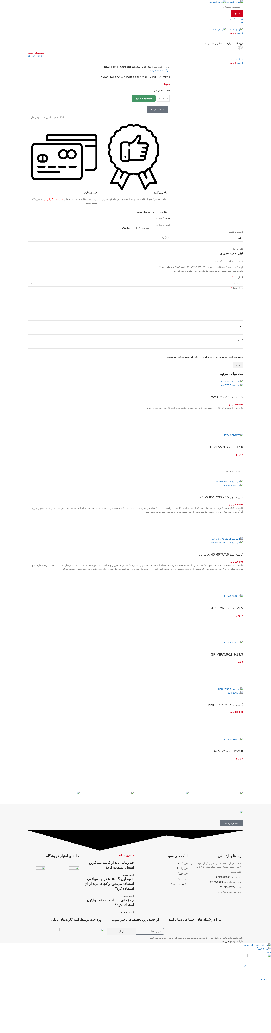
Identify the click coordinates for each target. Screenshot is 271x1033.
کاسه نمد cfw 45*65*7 (226, 397)
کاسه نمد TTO (181, 878)
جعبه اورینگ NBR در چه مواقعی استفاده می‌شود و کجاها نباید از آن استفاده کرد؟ (109, 884)
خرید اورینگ (182, 873)
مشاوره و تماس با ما (178, 883)
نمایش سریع (239, 429)
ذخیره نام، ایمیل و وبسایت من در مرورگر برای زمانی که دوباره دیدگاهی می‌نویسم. (205, 357)
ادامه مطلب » (127, 875)
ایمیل (239, 339)
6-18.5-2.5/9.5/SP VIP (226, 608)
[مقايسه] (239, 391)
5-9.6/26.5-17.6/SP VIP (225, 447)
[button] (239, 422)
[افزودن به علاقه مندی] (239, 414)
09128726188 (216, 882)
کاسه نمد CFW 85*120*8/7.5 (221, 497)
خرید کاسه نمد (181, 863)
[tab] (141, 228)
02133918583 (35, 56)
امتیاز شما (237, 277)
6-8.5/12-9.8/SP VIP (228, 751)
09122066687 (227, 887)
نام (241, 325)
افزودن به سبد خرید (143, 98)
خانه (167, 67)
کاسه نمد (158, 67)
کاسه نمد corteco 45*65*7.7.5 (221, 554)
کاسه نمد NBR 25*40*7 (225, 705)
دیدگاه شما (237, 288)
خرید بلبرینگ (182, 868)
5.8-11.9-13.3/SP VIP (227, 654)
